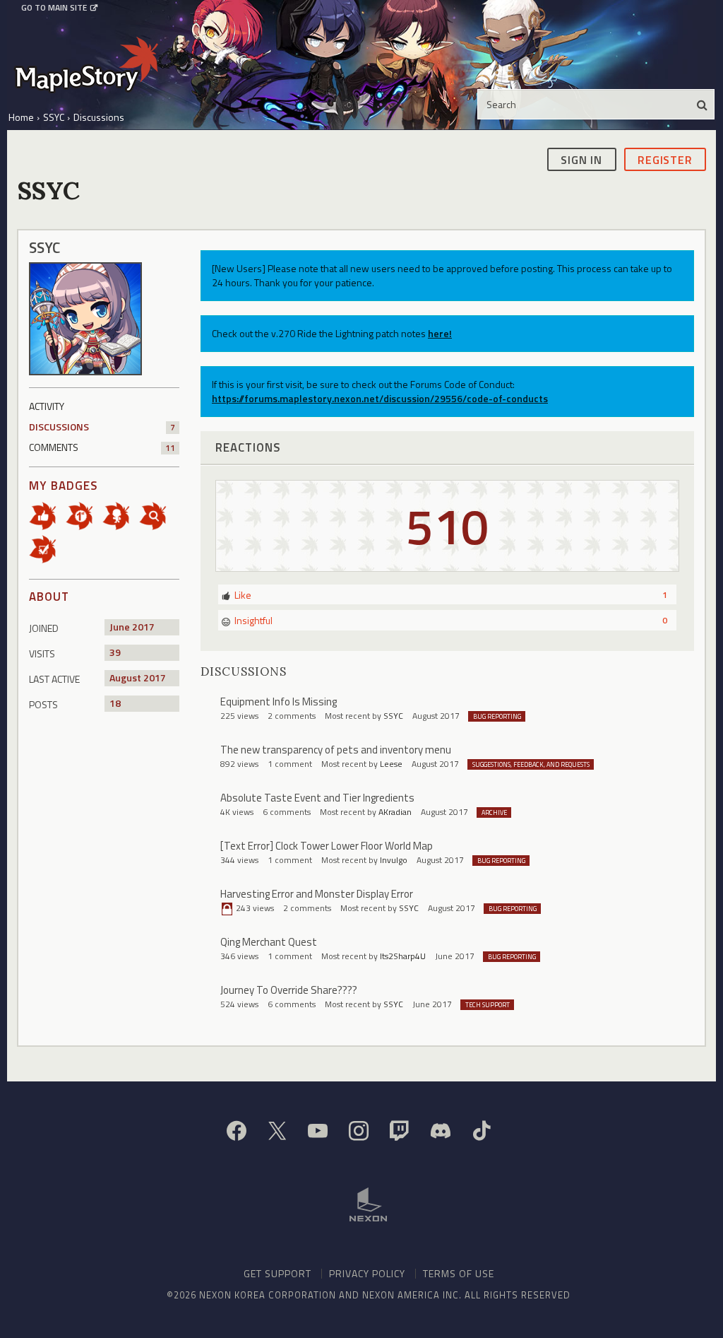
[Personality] (120, 514)
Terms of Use (458, 1273)
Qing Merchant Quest (268, 942)
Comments (102, 447)
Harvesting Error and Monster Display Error (316, 894)
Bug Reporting (497, 716)
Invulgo (393, 860)
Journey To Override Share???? (288, 990)
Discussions (102, 426)
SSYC (393, 715)
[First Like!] (47, 514)
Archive (494, 812)
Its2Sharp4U (403, 956)
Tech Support (487, 1004)
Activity (46, 406)
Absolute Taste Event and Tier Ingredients (317, 798)
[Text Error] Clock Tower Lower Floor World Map (326, 846)
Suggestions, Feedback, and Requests (531, 764)
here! (440, 333)
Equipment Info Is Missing (278, 701)
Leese (391, 763)
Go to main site (54, 7)
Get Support (277, 1273)
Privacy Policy (367, 1273)
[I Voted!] (47, 547)
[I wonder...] (157, 514)
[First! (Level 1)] (84, 514)
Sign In (581, 159)
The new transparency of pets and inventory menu (335, 749)
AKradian (395, 811)
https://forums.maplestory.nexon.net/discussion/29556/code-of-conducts (380, 398)
